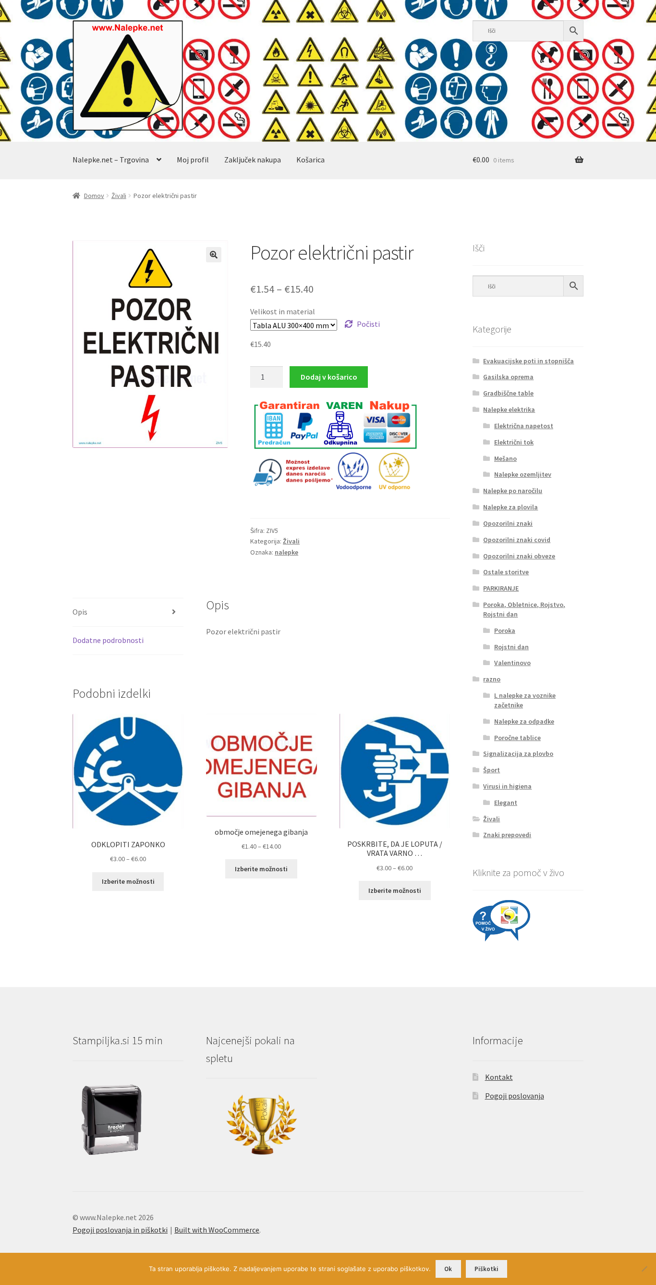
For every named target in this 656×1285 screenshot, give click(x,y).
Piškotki (486, 1269)
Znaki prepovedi (507, 834)
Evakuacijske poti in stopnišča (528, 361)
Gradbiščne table (508, 393)
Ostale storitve (506, 572)
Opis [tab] (80, 612)
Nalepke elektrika (509, 409)
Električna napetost (523, 425)
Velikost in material (282, 311)
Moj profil (193, 159)
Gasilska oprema (508, 376)
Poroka (504, 630)
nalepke (286, 552)
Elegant (505, 802)
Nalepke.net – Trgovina (111, 159)
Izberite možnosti (128, 881)
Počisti (368, 324)
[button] (213, 254)
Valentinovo (512, 662)
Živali (118, 195)
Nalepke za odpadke (524, 721)
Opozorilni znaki (508, 523)
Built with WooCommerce (216, 1230)
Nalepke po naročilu (512, 490)
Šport (491, 770)
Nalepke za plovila (510, 507)
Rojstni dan (511, 646)
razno (491, 679)
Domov (94, 195)
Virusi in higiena (507, 786)
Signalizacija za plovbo (518, 753)
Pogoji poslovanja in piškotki (120, 1230)
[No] (644, 1268)
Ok (448, 1269)
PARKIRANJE (501, 588)
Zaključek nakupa (252, 159)
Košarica (310, 159)
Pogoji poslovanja (514, 1095)
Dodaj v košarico (329, 377)
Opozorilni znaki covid (516, 539)
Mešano (505, 458)
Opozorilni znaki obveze (519, 556)
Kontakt (499, 1077)
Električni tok (514, 442)
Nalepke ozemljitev (522, 474)
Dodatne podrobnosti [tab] (108, 640)
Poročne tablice (517, 737)
